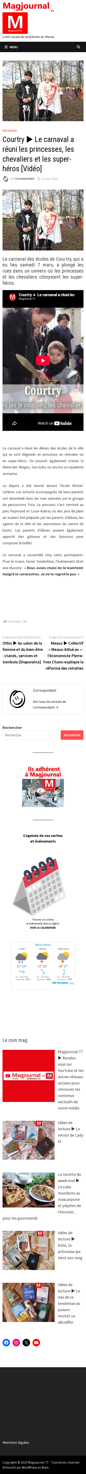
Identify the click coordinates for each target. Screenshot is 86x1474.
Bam (45, 1467)
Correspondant (24, 179)
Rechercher (12, 727)
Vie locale (10, 130)
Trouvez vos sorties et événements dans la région (43, 923)
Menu (14, 47)
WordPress (29, 1467)
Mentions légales (16, 1442)
